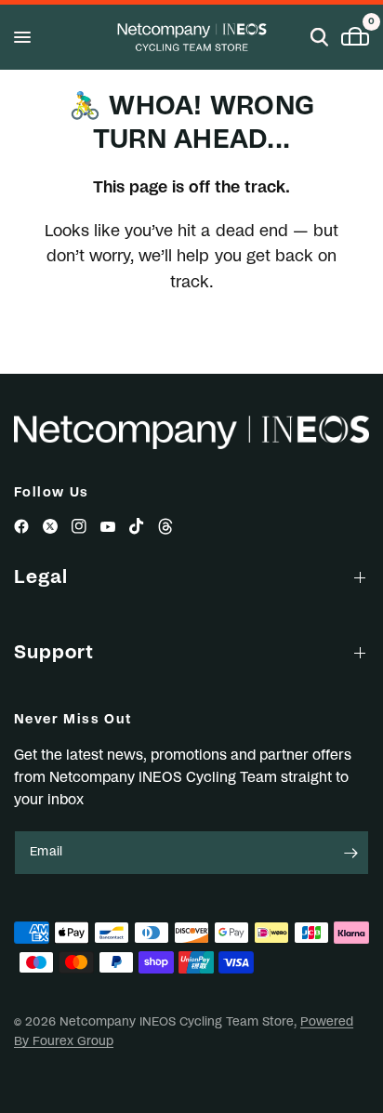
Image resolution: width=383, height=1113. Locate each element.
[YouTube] (107, 526)
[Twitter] (50, 526)
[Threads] (165, 526)
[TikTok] (136, 526)
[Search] (319, 37)
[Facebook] (21, 526)
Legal (41, 577)
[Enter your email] (350, 852)
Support (54, 652)
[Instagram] (79, 526)
